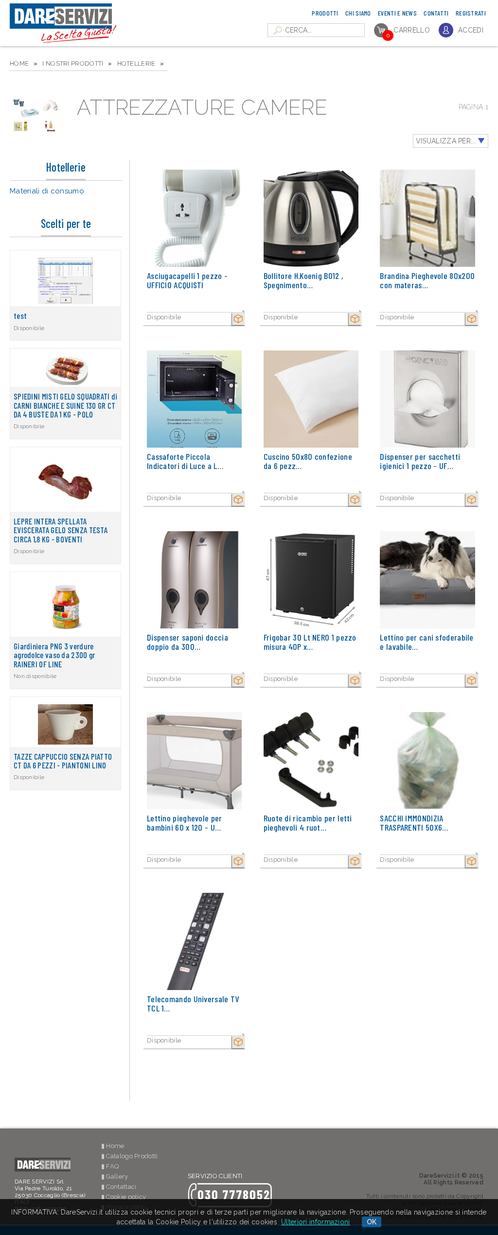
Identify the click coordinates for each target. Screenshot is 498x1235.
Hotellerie (136, 63)
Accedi (470, 30)
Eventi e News (397, 13)
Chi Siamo (358, 13)
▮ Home (112, 1145)
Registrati (471, 13)
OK (372, 1222)
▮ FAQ (110, 1166)
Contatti (436, 13)
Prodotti (325, 13)
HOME (19, 63)
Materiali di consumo (47, 191)
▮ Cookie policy (123, 1196)
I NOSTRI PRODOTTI (72, 63)
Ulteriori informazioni (315, 1222)
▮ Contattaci (119, 1186)
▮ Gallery (114, 1176)
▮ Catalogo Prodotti (129, 1156)
